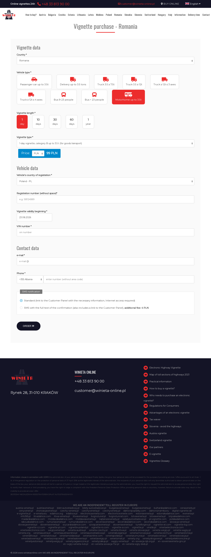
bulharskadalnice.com (165, 508)
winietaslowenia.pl (30, 538)
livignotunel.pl (98, 516)
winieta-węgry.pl (182, 530)
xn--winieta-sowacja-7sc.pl (105, 544)
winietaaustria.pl (42, 533)
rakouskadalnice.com (32, 521)
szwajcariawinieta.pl (99, 524)
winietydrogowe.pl (152, 538)
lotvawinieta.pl (139, 516)
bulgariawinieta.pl (141, 508)
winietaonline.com (93, 535)
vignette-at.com (162, 524)
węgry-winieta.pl (120, 541)
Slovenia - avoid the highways (165, 426)
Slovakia (128, 14)
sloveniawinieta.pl (105, 521)
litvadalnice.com (42, 516)
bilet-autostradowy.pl (68, 508)
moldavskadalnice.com (60, 519)
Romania (118, 14)
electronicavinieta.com (92, 513)
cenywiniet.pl (26, 510)
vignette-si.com (120, 527)
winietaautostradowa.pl (92, 533)
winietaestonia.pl (183, 533)
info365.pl (26, 516)
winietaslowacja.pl (178, 535)
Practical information (160, 381)
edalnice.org (56, 513)
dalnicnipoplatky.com (134, 510)
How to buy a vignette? (162, 388)
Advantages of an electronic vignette (169, 412)
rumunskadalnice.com (81, 521)
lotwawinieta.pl (158, 516)
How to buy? (31, 14)
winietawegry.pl (98, 538)
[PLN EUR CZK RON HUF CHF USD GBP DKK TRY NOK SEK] (38, 153)
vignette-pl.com (56, 527)
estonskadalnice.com (168, 513)
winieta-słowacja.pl (139, 530)
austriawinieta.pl (45, 508)
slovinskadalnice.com (155, 521)
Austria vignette (158, 433)
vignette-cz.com (36, 527)
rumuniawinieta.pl (56, 521)
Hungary (162, 14)
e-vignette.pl (24, 513)
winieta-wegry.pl (161, 530)
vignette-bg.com (183, 524)
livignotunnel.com (118, 516)
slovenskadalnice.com (129, 521)
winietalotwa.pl (48, 535)
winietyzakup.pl (100, 541)
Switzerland (150, 14)
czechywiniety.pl (111, 510)
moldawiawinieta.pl (86, 519)
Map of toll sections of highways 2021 (169, 374)
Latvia (91, 14)
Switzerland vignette (160, 440)
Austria (42, 14)
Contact (206, 14)
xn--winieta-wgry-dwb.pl (135, 544)
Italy (170, 14)
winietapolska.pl (114, 535)
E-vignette (155, 454)
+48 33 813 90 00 (55, 4)
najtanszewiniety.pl (109, 519)
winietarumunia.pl (135, 535)
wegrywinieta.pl (56, 530)
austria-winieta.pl (25, 508)
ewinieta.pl (188, 513)
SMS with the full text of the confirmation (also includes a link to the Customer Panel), (86, 307)
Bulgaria (52, 14)
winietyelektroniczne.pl (177, 538)
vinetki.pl (151, 527)
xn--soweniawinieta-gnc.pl (172, 541)
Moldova (99, 14)
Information (180, 14)
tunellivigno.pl (143, 524)
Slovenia (138, 14)
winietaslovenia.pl (157, 535)
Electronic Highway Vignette (165, 367)
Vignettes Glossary (159, 461)
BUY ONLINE (171, 3)
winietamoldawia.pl (69, 535)
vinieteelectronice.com (32, 530)
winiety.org (133, 538)
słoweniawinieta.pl (123, 524)
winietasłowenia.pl (77, 538)
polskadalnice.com (179, 519)
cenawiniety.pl (187, 508)
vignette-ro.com (100, 527)
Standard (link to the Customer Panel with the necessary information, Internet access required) (79, 300)
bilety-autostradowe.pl (94, 508)
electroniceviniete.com (120, 513)
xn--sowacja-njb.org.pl (143, 541)
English (194, 3)
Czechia (61, 14)
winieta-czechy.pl (98, 530)
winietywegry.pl (54, 541)
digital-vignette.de (182, 510)
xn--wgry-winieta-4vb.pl (75, 544)
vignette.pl (138, 527)
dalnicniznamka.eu (159, 510)
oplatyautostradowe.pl (134, 519)
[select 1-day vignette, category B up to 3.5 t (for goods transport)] (105, 143)
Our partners (156, 447)
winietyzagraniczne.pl (77, 541)
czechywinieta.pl (90, 510)
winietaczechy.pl (162, 533)
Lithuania (81, 14)
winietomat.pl (117, 538)
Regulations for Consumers (164, 405)
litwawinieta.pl (80, 516)
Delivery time (194, 14)
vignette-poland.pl (78, 527)
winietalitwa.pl (29, 535)
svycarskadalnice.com (74, 524)
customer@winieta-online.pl (137, 3)
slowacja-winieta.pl (180, 521)
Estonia (71, 14)
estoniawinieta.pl (145, 513)
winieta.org (24, 533)
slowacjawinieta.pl (27, 524)
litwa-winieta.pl (62, 516)
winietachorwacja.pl (140, 533)
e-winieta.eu (40, 513)
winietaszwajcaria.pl (54, 538)
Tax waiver (154, 419)
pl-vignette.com (158, 519)
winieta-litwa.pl (118, 530)
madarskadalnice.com (33, 519)
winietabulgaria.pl (117, 533)
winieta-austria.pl (77, 530)
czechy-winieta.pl (69, 510)
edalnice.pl (71, 513)
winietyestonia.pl (34, 541)
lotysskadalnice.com (179, 516)
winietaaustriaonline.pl (65, 533)
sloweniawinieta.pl (50, 524)
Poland (109, 14)
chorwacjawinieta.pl (46, 510)
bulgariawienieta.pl (119, 508)
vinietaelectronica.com (171, 527)
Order (27, 326)
